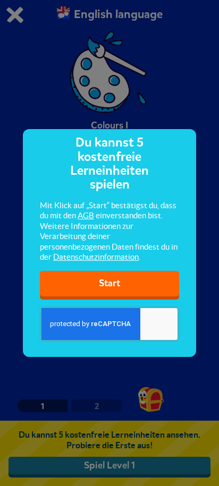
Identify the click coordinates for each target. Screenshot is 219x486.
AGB (86, 215)
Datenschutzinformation (96, 256)
